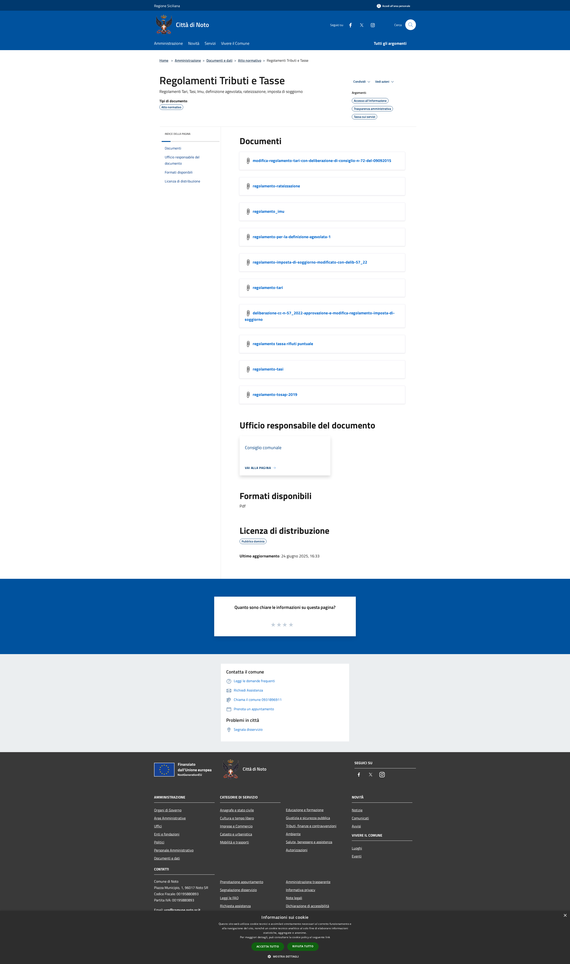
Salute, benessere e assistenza (309, 842)
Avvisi (356, 826)
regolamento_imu (268, 211)
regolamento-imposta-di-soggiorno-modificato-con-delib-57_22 (310, 262)
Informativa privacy (300, 889)
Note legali (294, 898)
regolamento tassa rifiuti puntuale (283, 344)
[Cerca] (410, 24)
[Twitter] (359, 25)
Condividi (359, 81)
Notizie (357, 810)
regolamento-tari (268, 287)
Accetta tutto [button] (267, 946)
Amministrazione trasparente (308, 881)
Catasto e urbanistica (236, 834)
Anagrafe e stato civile (237, 810)
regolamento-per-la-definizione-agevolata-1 (292, 237)
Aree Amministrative (170, 818)
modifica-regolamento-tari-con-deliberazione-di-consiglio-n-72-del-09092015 (322, 161)
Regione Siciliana (167, 5)
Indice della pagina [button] (177, 134)
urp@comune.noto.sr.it (182, 910)
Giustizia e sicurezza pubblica (308, 818)
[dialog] (285, 937)
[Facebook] (348, 25)
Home (163, 60)
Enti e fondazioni (166, 834)
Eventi (357, 856)
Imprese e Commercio (236, 826)
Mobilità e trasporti (234, 842)
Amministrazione (188, 60)
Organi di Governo (167, 810)
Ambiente (293, 834)
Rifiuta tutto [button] (303, 946)
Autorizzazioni (296, 850)
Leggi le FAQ (229, 898)
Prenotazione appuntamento (241, 881)
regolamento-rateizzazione (276, 186)
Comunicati (360, 818)
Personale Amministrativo (173, 850)
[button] (285, 956)
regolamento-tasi (268, 369)
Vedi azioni (382, 81)
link (328, 937)
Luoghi (357, 848)
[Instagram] (370, 25)
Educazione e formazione (305, 810)
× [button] (565, 915)
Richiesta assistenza (235, 906)
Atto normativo (249, 60)
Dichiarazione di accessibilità (307, 906)
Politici (159, 842)
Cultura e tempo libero (237, 818)
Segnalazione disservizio (238, 889)
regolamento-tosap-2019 (275, 394)
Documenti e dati (219, 60)
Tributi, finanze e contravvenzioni (311, 826)
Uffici (158, 826)
